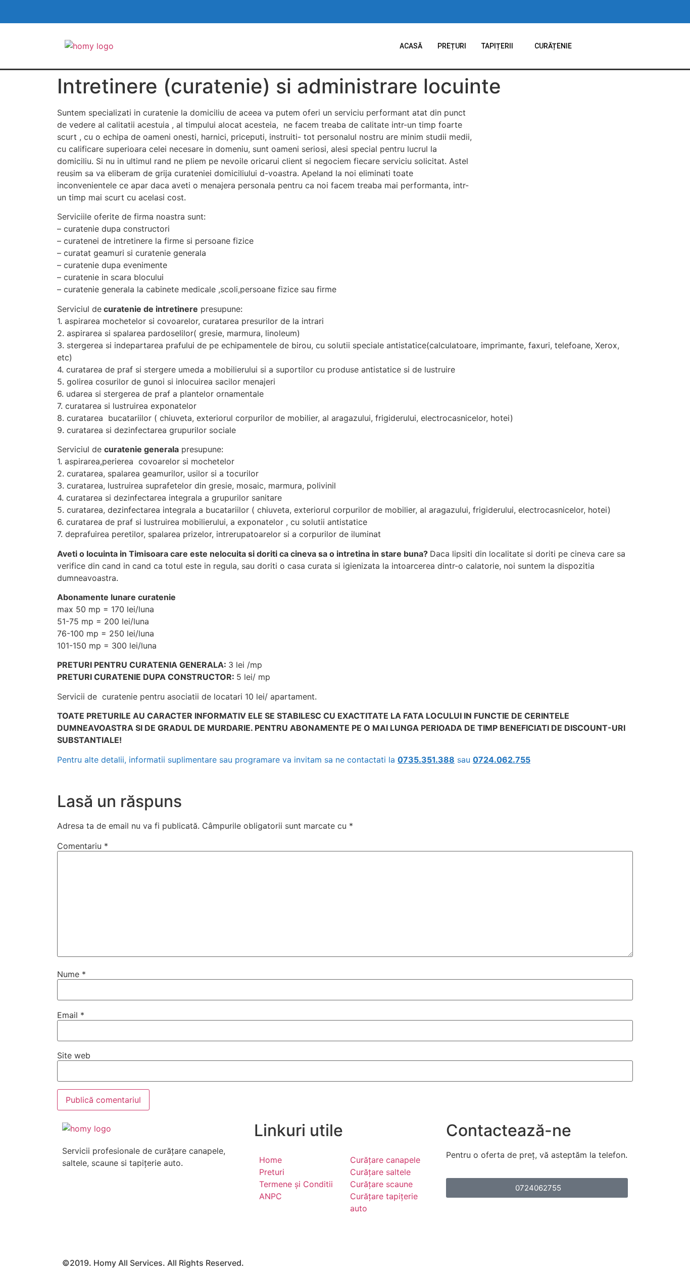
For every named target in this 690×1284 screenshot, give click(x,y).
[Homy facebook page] (531, 11)
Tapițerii (497, 46)
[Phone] (153, 1241)
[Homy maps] (594, 11)
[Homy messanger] (573, 11)
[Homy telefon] (614, 11)
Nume (71, 974)
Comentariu (82, 846)
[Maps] (153, 1228)
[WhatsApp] (153, 1204)
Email (70, 1015)
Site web (73, 1055)
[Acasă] (89, 46)
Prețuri (451, 46)
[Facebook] (153, 1192)
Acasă (411, 46)
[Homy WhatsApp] (552, 11)
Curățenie (553, 46)
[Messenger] (153, 1216)
